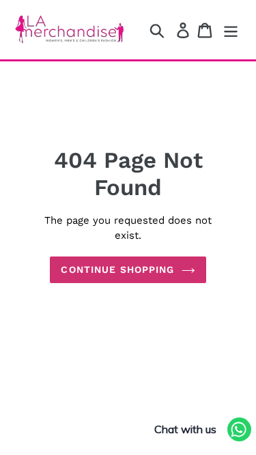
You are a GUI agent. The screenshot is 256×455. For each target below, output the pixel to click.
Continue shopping (117, 269)
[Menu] (231, 29)
